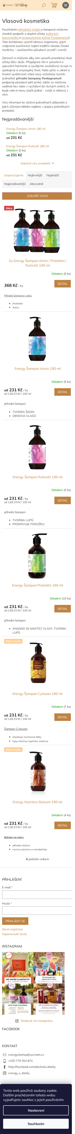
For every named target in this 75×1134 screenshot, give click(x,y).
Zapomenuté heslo (14, 934)
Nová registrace (12, 929)
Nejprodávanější (14, 184)
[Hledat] (44, 5)
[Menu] (65, 5)
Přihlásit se (15, 921)
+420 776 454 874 (20, 1061)
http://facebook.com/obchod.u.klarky (32, 1067)
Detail (63, 284)
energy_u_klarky (19, 1073)
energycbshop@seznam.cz (26, 1055)
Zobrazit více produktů (35, 163)
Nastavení (36, 1110)
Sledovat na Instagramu (36, 1021)
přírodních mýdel (29, 29)
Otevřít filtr (37, 196)
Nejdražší (52, 175)
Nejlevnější (35, 175)
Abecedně (36, 184)
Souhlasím (36, 1124)
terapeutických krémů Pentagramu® (45, 38)
